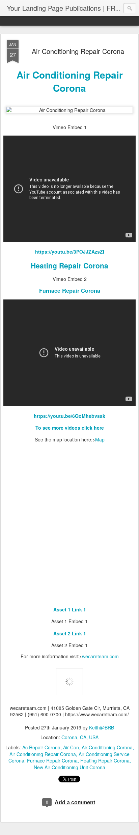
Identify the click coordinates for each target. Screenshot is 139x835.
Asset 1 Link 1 (69, 609)
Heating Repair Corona (69, 265)
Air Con (71, 747)
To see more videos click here (69, 427)
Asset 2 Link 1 (69, 633)
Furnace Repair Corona (69, 290)
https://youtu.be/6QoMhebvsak (69, 415)
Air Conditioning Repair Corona (78, 51)
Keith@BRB (101, 727)
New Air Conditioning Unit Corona (69, 767)
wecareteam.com (100, 656)
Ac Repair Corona (41, 747)
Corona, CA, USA (80, 737)
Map (100, 439)
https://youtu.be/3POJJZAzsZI (69, 251)
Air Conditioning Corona (107, 747)
